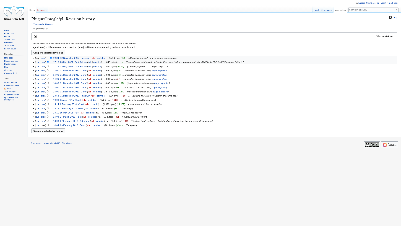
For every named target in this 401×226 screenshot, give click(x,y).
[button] (214, 36)
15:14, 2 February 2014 (65, 104)
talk (93, 58)
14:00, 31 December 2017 (66, 75)
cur (37, 62)
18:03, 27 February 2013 (65, 121)
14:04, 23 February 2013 (65, 125)
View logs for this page (43, 24)
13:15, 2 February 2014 (65, 108)
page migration (159, 70)
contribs (101, 58)
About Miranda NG (52, 143)
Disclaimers (67, 143)
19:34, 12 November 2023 (66, 58)
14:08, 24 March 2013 (64, 117)
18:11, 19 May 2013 (63, 112)
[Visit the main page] (13, 12)
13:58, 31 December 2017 (66, 95)
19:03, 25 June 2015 (63, 100)
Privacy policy (36, 143)
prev (43, 58)
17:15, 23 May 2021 (63, 62)
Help (395, 17)
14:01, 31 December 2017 (66, 70)
